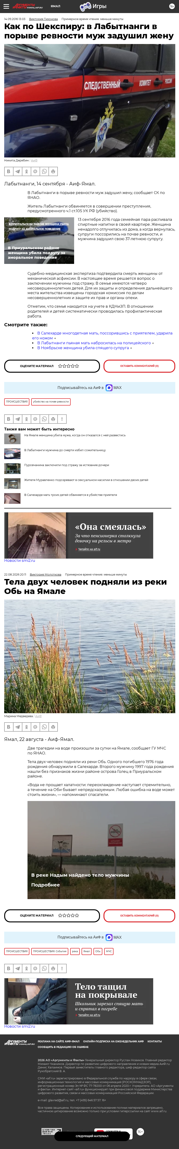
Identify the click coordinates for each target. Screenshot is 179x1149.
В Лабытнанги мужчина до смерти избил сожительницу (65, 450)
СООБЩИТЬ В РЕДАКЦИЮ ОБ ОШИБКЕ (63, 1047)
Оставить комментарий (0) (139, 366)
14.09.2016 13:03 (14, 19)
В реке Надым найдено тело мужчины (80, 875)
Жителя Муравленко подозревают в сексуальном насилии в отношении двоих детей (86, 480)
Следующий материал (92, 1136)
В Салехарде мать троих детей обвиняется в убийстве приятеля (70, 495)
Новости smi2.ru (19, 560)
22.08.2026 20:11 (15, 574)
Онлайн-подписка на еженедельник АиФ (113, 1041)
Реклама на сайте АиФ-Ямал (58, 1041)
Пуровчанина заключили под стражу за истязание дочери (66, 465)
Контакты (155, 1041)
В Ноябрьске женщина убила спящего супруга (83, 348)
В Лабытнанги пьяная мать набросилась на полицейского (94, 343)
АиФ (34, 160)
